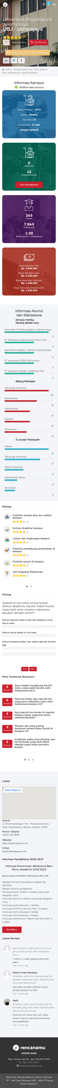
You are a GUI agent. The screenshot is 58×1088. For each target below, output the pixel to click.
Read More (12, 929)
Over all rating (19, 42)
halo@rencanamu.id (30, 1066)
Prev (25, 669)
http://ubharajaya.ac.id (15, 843)
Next (33, 669)
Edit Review (41, 42)
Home (8, 70)
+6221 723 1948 (10, 835)
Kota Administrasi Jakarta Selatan (19, 73)
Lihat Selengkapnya (29, 184)
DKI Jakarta (41, 70)
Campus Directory (23, 70)
